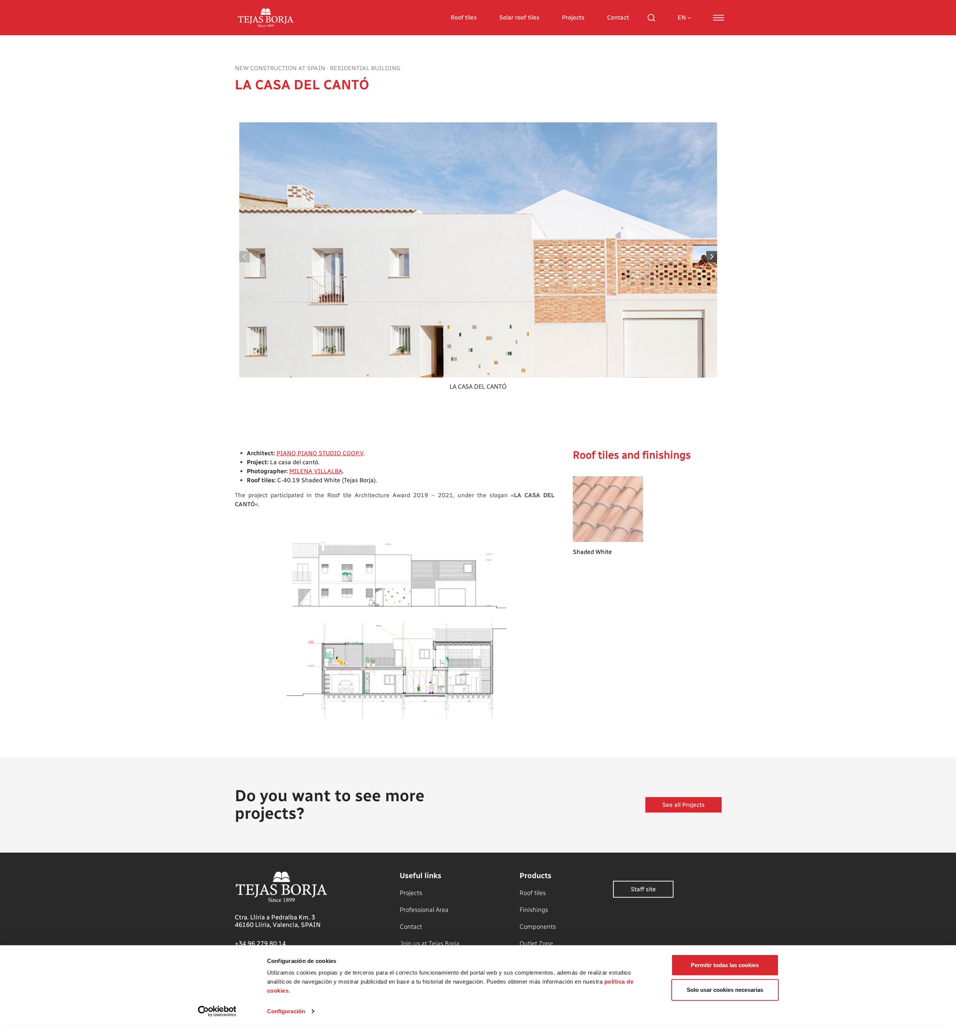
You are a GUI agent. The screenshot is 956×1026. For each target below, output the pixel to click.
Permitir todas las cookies (725, 965)
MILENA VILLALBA (316, 471)
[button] (712, 256)
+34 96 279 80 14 (260, 943)
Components (538, 926)
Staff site (643, 889)
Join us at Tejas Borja (429, 943)
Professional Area (424, 909)
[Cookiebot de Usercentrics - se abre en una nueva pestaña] (217, 1011)
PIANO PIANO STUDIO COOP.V (319, 453)
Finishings (534, 909)
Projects (573, 17)
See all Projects (683, 804)
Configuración (286, 1011)
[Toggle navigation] (718, 17)
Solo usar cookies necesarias (725, 989)
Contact (618, 17)
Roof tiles (464, 17)
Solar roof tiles (519, 17)
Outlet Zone (536, 943)
